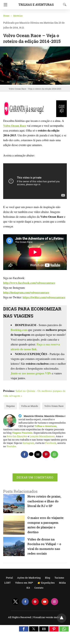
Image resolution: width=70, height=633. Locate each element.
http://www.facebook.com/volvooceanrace (29, 283)
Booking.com (19, 330)
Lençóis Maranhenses (42, 436)
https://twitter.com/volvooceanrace (44, 297)
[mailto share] (38, 454)
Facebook (50, 443)
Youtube (11, 446)
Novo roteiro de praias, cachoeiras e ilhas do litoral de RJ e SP (44, 501)
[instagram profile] (54, 601)
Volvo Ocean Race (53, 405)
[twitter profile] (15, 601)
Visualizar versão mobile (47, 617)
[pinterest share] (46, 454)
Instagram (28, 443)
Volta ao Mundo (29, 405)
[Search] (63, 4)
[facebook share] (24, 454)
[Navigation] (4, 4)
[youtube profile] (44, 601)
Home (6, 15)
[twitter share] (31, 454)
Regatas (10, 405)
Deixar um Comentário (35, 477)
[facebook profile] (25, 601)
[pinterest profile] (35, 601)
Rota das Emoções (17, 436)
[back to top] (61, 618)
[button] (23, 629)
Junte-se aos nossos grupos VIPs (31, 373)
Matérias (18, 15)
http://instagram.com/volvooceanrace (26, 292)
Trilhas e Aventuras (36, 5)
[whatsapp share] (54, 454)
